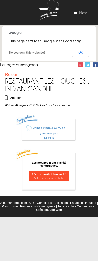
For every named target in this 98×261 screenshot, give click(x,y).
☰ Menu (80, 12)
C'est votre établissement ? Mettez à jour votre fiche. (49, 176)
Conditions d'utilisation (52, 203)
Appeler (15, 98)
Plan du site (10, 206)
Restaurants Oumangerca (37, 206)
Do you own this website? (27, 52)
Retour (11, 74)
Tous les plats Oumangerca (76, 206)
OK (80, 52)
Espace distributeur (83, 203)
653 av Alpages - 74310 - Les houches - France (37, 105)
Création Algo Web (49, 210)
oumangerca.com (15, 203)
